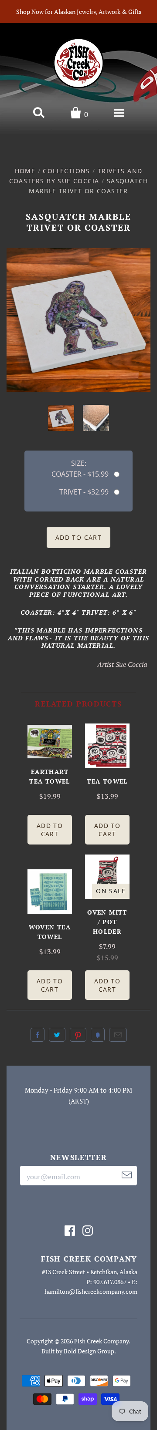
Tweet (57, 1035)
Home (25, 171)
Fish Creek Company (101, 1341)
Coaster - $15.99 (80, 474)
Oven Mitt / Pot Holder (107, 921)
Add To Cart (50, 829)
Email (118, 1035)
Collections (66, 171)
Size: (78, 463)
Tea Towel (107, 781)
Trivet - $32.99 (84, 492)
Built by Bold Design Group (77, 1351)
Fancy (98, 1035)
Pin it (78, 1035)
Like (37, 1035)
